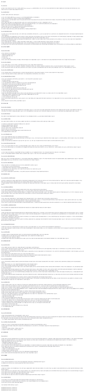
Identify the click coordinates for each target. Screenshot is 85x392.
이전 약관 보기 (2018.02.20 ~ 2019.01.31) (9, 388)
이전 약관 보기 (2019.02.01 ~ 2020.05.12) (9, 387)
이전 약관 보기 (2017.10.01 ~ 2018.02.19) (9, 390)
